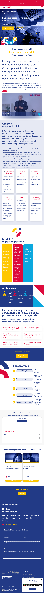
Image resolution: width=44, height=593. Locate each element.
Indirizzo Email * (6, 537)
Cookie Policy (12, 586)
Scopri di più (22, 356)
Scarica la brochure (8, 28)
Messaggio (6, 542)
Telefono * (24, 537)
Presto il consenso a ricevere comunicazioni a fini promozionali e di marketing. (19, 551)
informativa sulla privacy (23, 548)
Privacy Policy (5, 586)
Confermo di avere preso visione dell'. (16, 548)
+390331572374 (7, 577)
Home (3, 11)
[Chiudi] (41, 580)
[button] (2, 590)
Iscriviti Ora (22, 493)
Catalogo (7, 11)
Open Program (13, 11)
